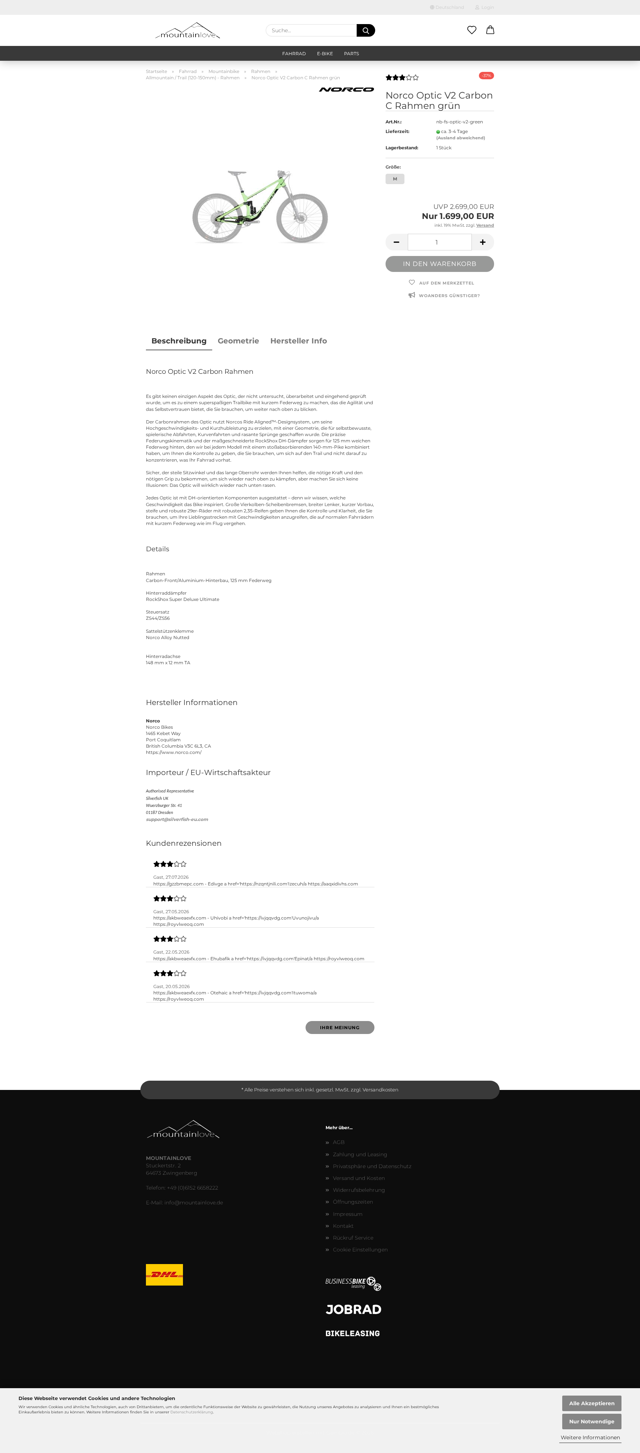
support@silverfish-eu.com (177, 819)
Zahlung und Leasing (360, 1154)
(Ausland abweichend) (460, 137)
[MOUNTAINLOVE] (188, 30)
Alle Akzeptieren (592, 1403)
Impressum (348, 1214)
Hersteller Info (298, 340)
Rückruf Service (353, 1237)
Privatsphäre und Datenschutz (372, 1166)
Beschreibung (179, 340)
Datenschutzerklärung (191, 1412)
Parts (351, 53)
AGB (339, 1142)
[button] (490, 30)
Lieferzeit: (397, 131)
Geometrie (238, 340)
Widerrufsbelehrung (359, 1190)
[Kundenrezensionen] (402, 80)
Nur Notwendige (591, 1421)
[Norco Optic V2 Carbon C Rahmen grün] (260, 197)
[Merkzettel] (472, 30)
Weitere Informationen (590, 1437)
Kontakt (343, 1226)
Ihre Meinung (340, 1027)
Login (486, 7)
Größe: (393, 167)
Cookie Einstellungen (360, 1249)
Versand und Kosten (359, 1178)
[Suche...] (366, 30)
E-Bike (325, 53)
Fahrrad (294, 53)
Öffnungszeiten (353, 1201)
